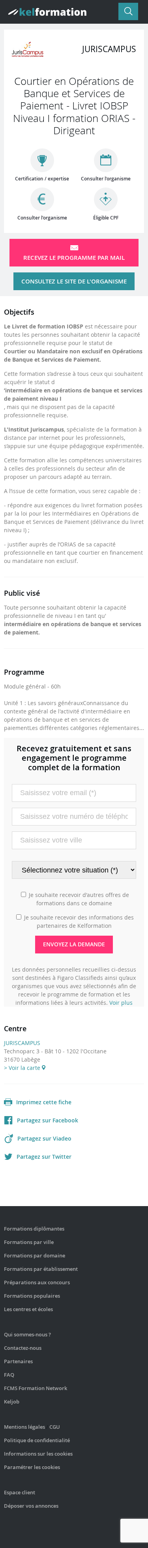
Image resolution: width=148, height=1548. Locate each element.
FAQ (9, 1374)
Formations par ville (29, 1242)
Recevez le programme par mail (74, 257)
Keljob (11, 1401)
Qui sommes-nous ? (27, 1334)
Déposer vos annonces (31, 1505)
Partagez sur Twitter (44, 1156)
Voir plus (121, 1002)
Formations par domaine (34, 1255)
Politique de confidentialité (37, 1440)
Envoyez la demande (74, 944)
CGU (54, 1426)
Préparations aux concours (37, 1282)
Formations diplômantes (34, 1228)
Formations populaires (32, 1295)
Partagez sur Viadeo (44, 1138)
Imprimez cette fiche (43, 1102)
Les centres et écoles (28, 1309)
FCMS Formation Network (35, 1388)
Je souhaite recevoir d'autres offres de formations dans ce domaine (79, 899)
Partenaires (18, 1361)
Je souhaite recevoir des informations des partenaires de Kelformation (79, 921)
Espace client (19, 1492)
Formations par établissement (41, 1268)
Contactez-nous (22, 1347)
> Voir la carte (23, 1067)
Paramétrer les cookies (32, 1467)
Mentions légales (24, 1426)
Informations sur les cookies (38, 1453)
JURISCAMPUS (22, 1043)
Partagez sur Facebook (47, 1120)
